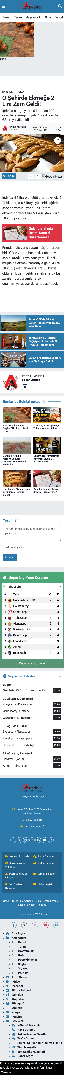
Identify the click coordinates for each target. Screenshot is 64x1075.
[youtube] (46, 925)
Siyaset (31, 904)
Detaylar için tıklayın (32, 663)
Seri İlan (17, 994)
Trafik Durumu (46, 863)
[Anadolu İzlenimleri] (32, 7)
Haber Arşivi (45, 884)
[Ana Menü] (3, 6)
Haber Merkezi (31, 379)
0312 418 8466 (34, 819)
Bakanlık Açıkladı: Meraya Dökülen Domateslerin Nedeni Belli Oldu (14, 460)
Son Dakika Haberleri (13, 886)
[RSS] (51, 840)
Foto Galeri (19, 977)
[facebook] (14, 925)
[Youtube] (44, 840)
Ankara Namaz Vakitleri (16, 865)
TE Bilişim (41, 914)
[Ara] (60, 6)
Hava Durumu (46, 856)
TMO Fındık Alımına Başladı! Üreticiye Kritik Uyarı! (15, 428)
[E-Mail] (25, 387)
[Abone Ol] (52, 176)
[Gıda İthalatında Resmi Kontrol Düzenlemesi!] (47, 478)
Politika (42, 904)
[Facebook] (13, 840)
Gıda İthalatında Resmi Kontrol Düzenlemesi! (45, 490)
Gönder (10, 557)
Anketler (17, 1008)
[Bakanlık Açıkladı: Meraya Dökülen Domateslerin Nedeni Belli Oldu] (17, 445)
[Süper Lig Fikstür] (59, 676)
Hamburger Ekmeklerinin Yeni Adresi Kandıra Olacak (16, 492)
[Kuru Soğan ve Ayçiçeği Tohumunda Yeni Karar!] (47, 414)
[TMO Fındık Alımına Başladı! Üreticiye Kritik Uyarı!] (17, 414)
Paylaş (10, 175)
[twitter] (24, 925)
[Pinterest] (26, 840)
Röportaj (18, 999)
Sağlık (21, 904)
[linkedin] (56, 925)
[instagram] (35, 925)
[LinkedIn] (38, 840)
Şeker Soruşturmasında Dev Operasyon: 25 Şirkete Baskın (46, 458)
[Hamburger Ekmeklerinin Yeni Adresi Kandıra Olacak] (17, 478)
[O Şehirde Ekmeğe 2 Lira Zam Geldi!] (32, 153)
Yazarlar (17, 986)
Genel (6, 17)
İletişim (17, 1016)
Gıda (48, 17)
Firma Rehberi (21, 990)
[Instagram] (32, 840)
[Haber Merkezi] (11, 382)
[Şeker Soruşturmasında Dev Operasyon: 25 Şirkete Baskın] (47, 445)
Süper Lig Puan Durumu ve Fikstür (39, 1043)
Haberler (8, 91)
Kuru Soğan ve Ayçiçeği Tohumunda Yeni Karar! (46, 427)
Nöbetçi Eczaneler (19, 856)
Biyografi (18, 1003)
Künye (16, 1012)
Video (16, 981)
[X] (19, 840)
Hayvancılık (33, 17)
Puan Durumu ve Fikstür (16, 875)
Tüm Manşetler (46, 873)
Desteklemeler (51, 900)
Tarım (18, 17)
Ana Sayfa (18, 933)
